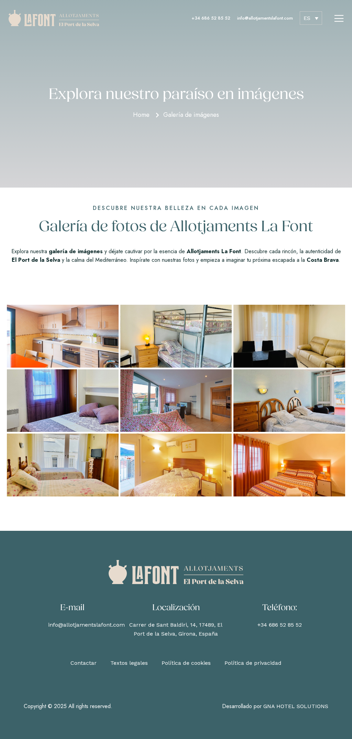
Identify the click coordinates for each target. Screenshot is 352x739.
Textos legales (129, 663)
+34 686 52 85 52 (210, 18)
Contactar (83, 663)
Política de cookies (186, 663)
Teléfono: (279, 608)
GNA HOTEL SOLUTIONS (295, 706)
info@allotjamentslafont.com (265, 18)
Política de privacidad (253, 663)
